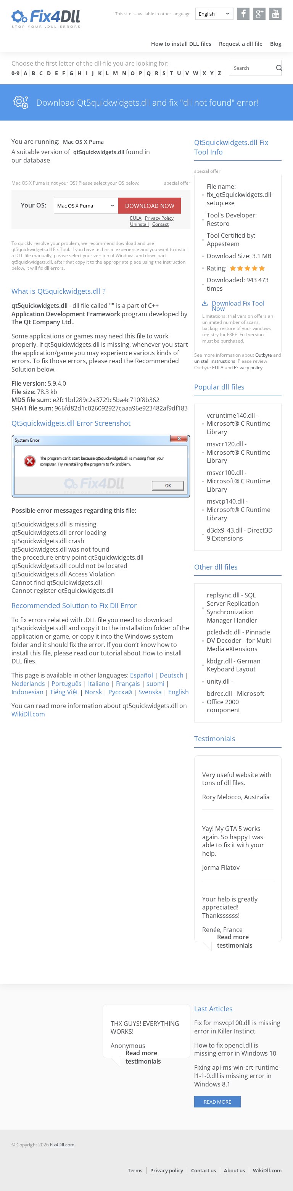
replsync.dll (223, 595)
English (178, 692)
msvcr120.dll (225, 444)
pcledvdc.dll (224, 632)
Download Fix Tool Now (238, 306)
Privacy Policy (159, 218)
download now (149, 205)
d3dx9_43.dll (224, 530)
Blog (276, 43)
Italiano (98, 683)
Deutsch (171, 675)
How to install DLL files (181, 43)
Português (67, 683)
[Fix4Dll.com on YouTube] (275, 13)
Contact (160, 224)
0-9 (15, 73)
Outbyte (263, 355)
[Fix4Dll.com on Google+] (260, 13)
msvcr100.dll (225, 472)
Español (141, 675)
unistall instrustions (214, 361)
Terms (135, 1170)
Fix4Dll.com (62, 1144)
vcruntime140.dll (231, 415)
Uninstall (139, 224)
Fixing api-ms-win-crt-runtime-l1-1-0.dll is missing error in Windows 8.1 (237, 1075)
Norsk (93, 692)
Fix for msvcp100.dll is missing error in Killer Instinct (237, 1027)
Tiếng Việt (64, 692)
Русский (120, 692)
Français (128, 683)
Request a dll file (240, 43)
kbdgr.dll (219, 661)
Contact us (203, 1170)
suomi (155, 683)
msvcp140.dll (225, 501)
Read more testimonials (235, 941)
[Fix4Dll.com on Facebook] (243, 13)
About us (234, 1170)
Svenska (150, 692)
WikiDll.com (28, 714)
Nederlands (28, 683)
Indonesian (27, 692)
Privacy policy (248, 367)
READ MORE (217, 1101)
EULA (136, 218)
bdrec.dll (219, 693)
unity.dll (218, 681)
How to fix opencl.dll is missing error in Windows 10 (235, 1049)
